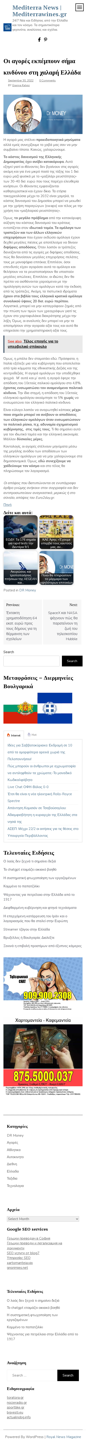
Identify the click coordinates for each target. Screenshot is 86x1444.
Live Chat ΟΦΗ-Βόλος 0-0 (28, 787)
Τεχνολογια (15, 1186)
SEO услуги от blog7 (23, 1253)
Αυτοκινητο (15, 1157)
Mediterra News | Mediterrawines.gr (39, 10)
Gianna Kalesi (21, 85)
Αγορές (12, 1142)
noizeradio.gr (17, 1402)
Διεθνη (12, 1164)
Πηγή (7, 504)
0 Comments (47, 80)
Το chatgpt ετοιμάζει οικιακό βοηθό (29, 869)
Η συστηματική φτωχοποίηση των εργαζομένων (39, 878)
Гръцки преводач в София (28, 1238)
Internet (15, 735)
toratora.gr (15, 1397)
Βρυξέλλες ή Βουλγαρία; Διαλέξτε (29, 937)
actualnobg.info (19, 1417)
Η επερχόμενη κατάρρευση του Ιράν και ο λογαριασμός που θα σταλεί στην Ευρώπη (35, 918)
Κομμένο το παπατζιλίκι (21, 886)
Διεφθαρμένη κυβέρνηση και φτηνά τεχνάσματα (40, 907)
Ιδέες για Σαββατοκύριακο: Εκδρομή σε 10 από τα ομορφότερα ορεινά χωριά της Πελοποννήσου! (40, 752)
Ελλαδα (13, 1171)
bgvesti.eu (15, 1412)
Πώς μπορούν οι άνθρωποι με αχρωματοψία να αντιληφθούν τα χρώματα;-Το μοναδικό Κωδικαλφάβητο (42, 773)
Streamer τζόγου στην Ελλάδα (26, 929)
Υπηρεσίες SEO (19, 1258)
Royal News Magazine (63, 1437)
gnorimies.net (17, 1267)
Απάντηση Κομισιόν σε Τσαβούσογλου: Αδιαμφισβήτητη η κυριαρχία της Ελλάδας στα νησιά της (42, 815)
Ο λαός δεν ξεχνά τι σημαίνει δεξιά (29, 861)
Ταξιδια (12, 1178)
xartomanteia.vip (20, 1263)
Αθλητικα (14, 1150)
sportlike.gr (15, 1407)
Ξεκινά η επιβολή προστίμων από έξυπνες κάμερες (42, 946)
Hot (34, 735)
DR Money (27, 590)
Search (8, 652)
